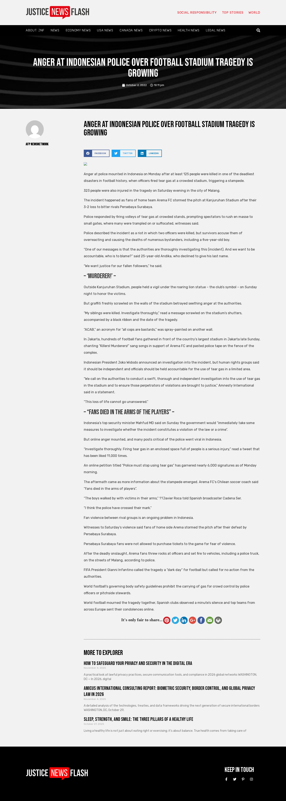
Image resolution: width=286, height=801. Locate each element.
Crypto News (160, 30)
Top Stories (232, 12)
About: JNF (35, 30)
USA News (105, 30)
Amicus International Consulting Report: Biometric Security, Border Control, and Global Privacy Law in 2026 (169, 691)
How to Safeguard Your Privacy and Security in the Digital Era (138, 663)
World (254, 12)
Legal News (215, 30)
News (55, 30)
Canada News (131, 30)
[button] (258, 30)
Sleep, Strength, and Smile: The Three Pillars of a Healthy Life (138, 719)
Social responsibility (197, 12)
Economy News (78, 30)
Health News (189, 30)
